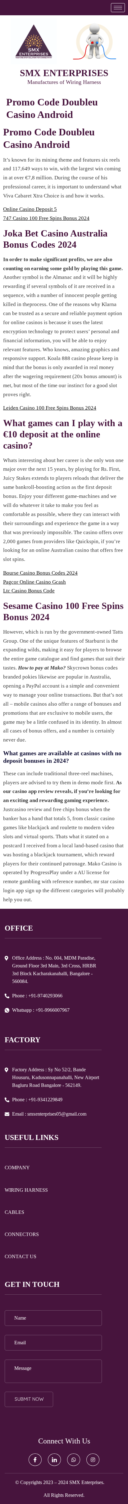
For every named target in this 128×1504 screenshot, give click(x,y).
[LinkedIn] (54, 1459)
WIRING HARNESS (26, 1190)
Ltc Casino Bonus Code (29, 591)
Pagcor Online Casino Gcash (34, 582)
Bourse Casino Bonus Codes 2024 (40, 573)
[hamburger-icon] (118, 7)
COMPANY (17, 1167)
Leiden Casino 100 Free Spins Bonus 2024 (49, 408)
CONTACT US (20, 1256)
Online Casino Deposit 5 (30, 209)
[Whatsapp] (73, 1459)
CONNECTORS (22, 1234)
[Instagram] (92, 1459)
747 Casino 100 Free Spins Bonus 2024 (46, 218)
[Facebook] (35, 1459)
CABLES (14, 1212)
